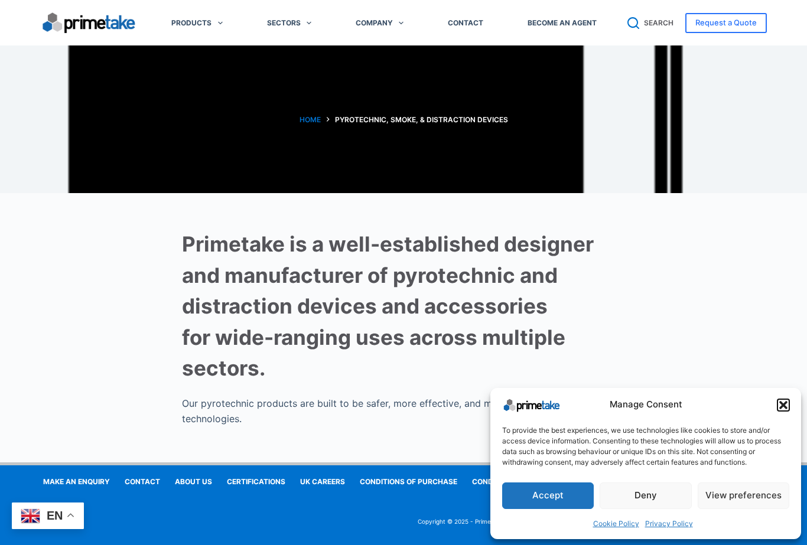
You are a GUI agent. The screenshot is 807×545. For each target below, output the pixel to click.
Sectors (284, 22)
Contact (465, 22)
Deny (645, 495)
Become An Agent (562, 22)
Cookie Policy (616, 523)
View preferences (743, 495)
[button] (783, 405)
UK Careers (322, 481)
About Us (193, 481)
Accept (548, 495)
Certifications (256, 481)
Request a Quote (726, 22)
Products (191, 22)
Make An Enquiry (76, 481)
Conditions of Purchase (408, 481)
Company (374, 22)
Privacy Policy (669, 523)
